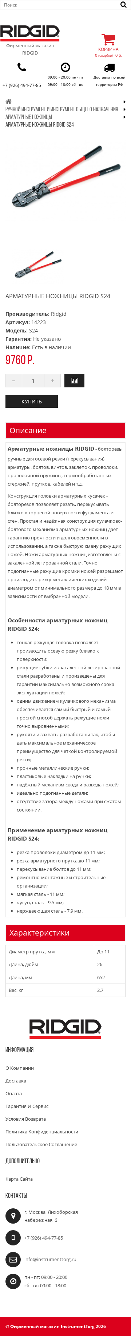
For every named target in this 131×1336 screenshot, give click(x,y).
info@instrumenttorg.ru (50, 1259)
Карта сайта (19, 1179)
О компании (19, 1068)
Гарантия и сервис (26, 1106)
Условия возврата (25, 1119)
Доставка (15, 1080)
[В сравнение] (74, 380)
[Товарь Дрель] (38, 266)
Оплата (13, 1093)
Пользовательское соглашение (41, 1144)
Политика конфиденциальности (41, 1131)
